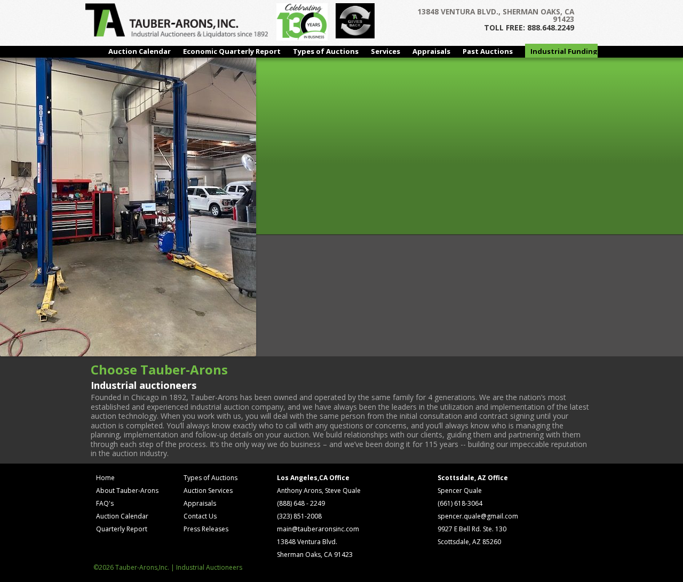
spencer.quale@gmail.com (478, 516)
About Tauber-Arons (127, 490)
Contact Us (200, 516)
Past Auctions (488, 51)
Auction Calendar (139, 51)
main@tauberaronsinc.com (318, 528)
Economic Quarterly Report (232, 51)
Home (105, 477)
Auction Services (208, 490)
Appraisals (431, 51)
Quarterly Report (121, 528)
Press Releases (206, 528)
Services (385, 51)
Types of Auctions (326, 51)
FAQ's (105, 503)
